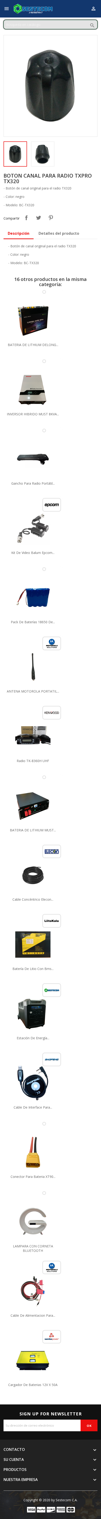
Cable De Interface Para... (33, 1107)
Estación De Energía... (33, 1038)
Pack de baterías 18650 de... (33, 622)
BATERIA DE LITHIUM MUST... (33, 830)
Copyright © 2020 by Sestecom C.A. (50, 1500)
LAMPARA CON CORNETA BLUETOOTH (33, 1248)
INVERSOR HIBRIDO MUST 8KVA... (33, 414)
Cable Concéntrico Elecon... (32, 899)
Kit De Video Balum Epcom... (32, 552)
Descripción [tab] (18, 233)
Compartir (26, 217)
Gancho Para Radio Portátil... (33, 483)
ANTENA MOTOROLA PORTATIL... (33, 691)
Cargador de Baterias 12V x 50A (33, 1384)
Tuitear (38, 217)
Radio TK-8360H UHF (33, 761)
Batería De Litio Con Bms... (33, 968)
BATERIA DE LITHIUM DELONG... (33, 345)
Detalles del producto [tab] (59, 233)
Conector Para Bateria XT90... (33, 1176)
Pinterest (50, 217)
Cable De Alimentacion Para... (33, 1315)
